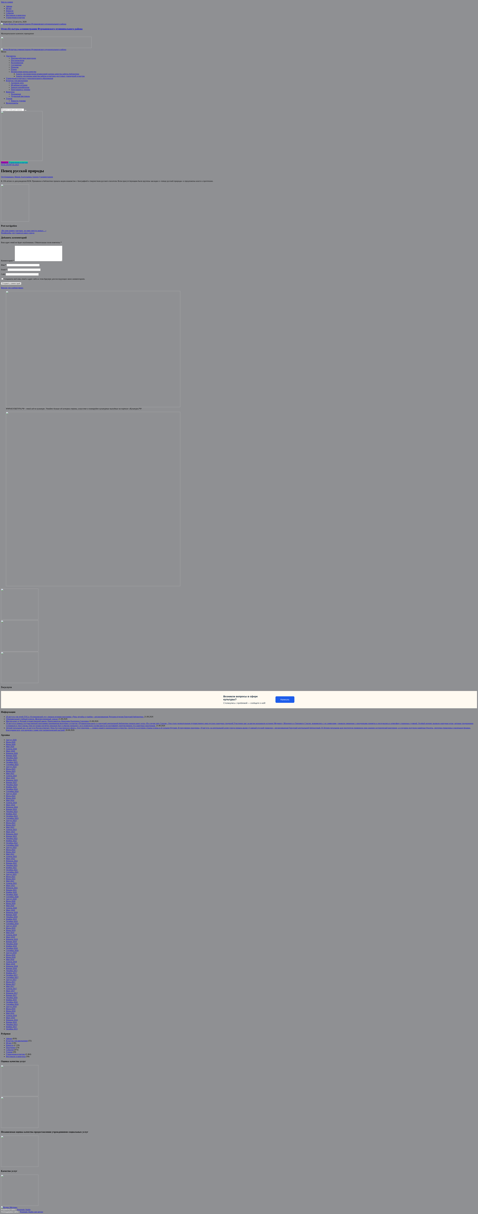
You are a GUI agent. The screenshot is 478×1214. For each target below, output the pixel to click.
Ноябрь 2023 (11, 814)
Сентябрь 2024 (12, 791)
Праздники (10, 1047)
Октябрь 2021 (12, 870)
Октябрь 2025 (12, 762)
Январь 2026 (11, 755)
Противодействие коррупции (23, 58)
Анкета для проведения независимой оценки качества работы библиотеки (47, 74)
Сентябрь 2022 (12, 845)
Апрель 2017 (11, 989)
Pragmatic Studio (23, 1210)
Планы (14, 69)
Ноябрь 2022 (11, 841)
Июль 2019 (10, 928)
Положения (16, 94)
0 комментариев (46, 177)
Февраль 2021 (12, 888)
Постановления (17, 60)
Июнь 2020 (10, 903)
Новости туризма (18, 101)
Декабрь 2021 (11, 865)
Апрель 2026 (11, 749)
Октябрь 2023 (12, 816)
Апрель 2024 (11, 803)
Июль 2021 (10, 876)
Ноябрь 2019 (11, 919)
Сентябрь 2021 (12, 872)
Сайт (3, 274)
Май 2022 (10, 854)
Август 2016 (11, 1006)
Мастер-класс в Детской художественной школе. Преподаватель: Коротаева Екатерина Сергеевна (47, 721)
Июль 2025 (10, 769)
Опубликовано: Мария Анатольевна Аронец (20, 177)
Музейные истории (19, 85)
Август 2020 (11, 899)
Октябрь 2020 (12, 894)
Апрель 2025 (11, 776)
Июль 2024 (10, 796)
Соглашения (16, 65)
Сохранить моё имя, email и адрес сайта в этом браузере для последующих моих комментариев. (44, 279)
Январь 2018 (11, 968)
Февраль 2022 (12, 861)
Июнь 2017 (10, 984)
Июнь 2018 (10, 957)
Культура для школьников (17, 81)
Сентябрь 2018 (12, 950)
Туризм (9, 98)
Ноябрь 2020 (11, 892)
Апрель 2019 (11, 935)
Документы (11, 56)
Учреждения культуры (15, 17)
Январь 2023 (11, 836)
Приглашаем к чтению (20, 90)
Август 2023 (11, 820)
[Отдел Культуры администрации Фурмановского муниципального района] (33, 24)
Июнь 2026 (10, 744)
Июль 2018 (10, 955)
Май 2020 (10, 906)
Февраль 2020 (12, 912)
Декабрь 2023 (11, 811)
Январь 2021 (11, 890)
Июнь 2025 (10, 771)
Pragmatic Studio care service (31, 1212)
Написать (284, 700)
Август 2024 (11, 794)
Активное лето (17, 83)
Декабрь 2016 (11, 997)
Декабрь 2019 (11, 917)
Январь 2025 (11, 782)
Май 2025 (10, 773)
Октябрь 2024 (12, 789)
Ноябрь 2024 (11, 787)
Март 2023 (10, 832)
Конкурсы (10, 92)
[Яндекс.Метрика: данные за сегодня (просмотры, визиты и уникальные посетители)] (9, 1207)
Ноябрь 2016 (11, 1000)
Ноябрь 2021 (11, 868)
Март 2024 (10, 805)
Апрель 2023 (11, 829)
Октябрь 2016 (12, 1002)
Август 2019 (11, 926)
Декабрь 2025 (11, 758)
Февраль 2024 (12, 807)
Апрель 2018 (11, 962)
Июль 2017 (10, 982)
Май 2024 (10, 800)
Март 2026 (10, 751)
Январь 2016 (11, 1022)
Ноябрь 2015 (11, 1027)
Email (4, 270)
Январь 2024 (11, 809)
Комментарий (7, 261)
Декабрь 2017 (11, 971)
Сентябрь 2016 (12, 1004)
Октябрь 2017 (12, 975)
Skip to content (7, 2)
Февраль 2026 (12, 753)
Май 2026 (10, 747)
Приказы (15, 67)
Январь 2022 (11, 863)
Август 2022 (11, 847)
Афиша (9, 6)
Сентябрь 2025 (12, 764)
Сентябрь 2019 (12, 924)
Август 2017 (11, 980)
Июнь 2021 (10, 879)
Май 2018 (10, 959)
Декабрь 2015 (11, 1024)
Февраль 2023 (12, 834)
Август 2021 (11, 874)
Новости (9, 11)
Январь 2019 (11, 941)
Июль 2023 (10, 823)
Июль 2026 (10, 742)
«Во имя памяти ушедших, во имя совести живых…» (23, 231)
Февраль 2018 (12, 966)
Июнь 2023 (10, 825)
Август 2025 (11, 767)
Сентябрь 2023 (12, 818)
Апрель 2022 (11, 856)
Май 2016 (10, 1013)
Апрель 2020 (11, 908)
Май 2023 (10, 827)
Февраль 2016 (12, 1020)
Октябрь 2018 (12, 948)
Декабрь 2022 (11, 838)
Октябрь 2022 (12, 843)
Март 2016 (10, 1018)
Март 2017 (10, 991)
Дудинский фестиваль (20, 96)
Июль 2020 (10, 901)
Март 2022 (10, 859)
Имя (3, 265)
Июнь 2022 (10, 852)
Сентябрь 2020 (12, 897)
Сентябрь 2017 (12, 977)
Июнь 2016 (10, 1011)
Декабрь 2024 (11, 785)
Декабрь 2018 (11, 944)
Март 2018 (10, 964)
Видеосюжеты (12, 103)
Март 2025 (10, 778)
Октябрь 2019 (12, 921)
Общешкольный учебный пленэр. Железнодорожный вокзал (32, 719)
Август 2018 (11, 953)
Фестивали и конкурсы (16, 15)
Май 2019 (10, 933)
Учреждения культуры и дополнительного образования (29, 78)
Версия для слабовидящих (12, 288)
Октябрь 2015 (12, 1029)
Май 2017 (10, 986)
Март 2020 (10, 910)
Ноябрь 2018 (11, 946)
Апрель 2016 (11, 1015)
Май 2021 (10, 881)
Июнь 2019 (10, 930)
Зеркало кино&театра (20, 87)
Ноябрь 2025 (11, 760)
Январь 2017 (11, 995)
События (10, 13)
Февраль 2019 (12, 939)
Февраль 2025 (12, 780)
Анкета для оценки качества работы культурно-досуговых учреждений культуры (50, 76)
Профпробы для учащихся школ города (17, 233)
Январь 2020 (11, 915)
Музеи (8, 8)
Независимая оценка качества (23, 72)
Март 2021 (10, 885)
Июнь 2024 (10, 798)
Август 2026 (11, 740)
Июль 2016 (10, 1009)
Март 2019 (10, 937)
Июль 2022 (10, 850)
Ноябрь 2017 (11, 973)
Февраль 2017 (12, 993)
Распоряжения (17, 63)
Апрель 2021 (11, 883)
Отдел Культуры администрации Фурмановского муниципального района (42, 29)
